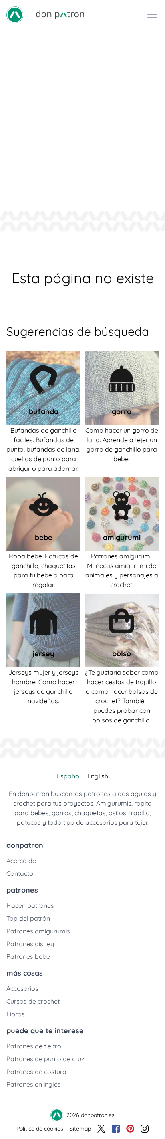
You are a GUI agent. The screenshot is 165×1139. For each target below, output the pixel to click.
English (97, 776)
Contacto (19, 873)
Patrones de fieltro (33, 1046)
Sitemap (80, 1128)
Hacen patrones (30, 905)
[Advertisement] (82, 116)
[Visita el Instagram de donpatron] (145, 1129)
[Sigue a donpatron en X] (101, 1129)
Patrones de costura (36, 1072)
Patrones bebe (28, 956)
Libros (15, 1014)
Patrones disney (30, 944)
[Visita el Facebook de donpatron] (116, 1129)
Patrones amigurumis (38, 931)
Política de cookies (39, 1128)
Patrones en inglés (33, 1084)
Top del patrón (28, 918)
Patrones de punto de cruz (45, 1059)
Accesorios (22, 988)
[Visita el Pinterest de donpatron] (130, 1129)
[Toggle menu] (152, 14)
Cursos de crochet (33, 1001)
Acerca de (21, 861)
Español (69, 776)
